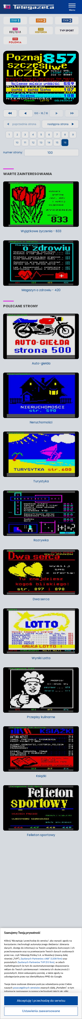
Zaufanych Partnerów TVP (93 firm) (36, 962)
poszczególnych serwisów (26, 988)
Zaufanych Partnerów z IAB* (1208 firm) (41, 958)
